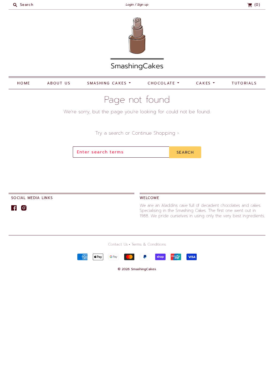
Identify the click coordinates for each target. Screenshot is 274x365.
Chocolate (162, 83)
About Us (59, 83)
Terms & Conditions (148, 244)
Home (23, 83)
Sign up (142, 4)
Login (130, 4)
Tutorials (244, 83)
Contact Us (118, 244)
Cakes (204, 83)
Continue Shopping (155, 133)
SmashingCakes (143, 269)
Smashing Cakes (108, 83)
